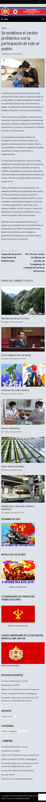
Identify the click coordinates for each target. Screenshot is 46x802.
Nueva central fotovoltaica (12, 466)
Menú (6, 19)
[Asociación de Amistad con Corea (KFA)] (23, 11)
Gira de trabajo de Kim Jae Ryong (15, 355)
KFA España (18, 54)
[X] (42, 2)
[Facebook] (40, 2)
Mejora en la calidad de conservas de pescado (20, 689)
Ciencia (4, 28)
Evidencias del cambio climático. (15, 390)
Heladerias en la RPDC (10, 685)
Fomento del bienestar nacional (14, 681)
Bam (28, 798)
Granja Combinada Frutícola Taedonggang (19, 693)
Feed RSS (8, 741)
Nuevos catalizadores (10, 428)
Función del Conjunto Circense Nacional (17, 770)
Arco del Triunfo (8, 774)
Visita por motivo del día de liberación (17, 779)
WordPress (21, 798)
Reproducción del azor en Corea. (15, 318)
